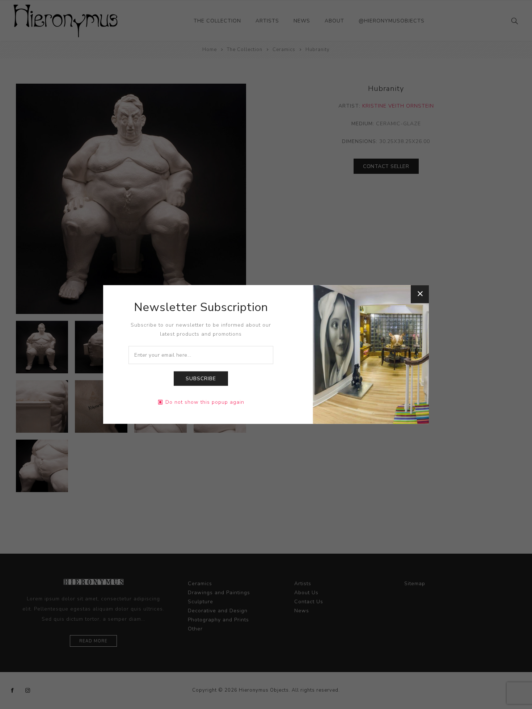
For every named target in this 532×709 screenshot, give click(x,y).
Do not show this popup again (204, 402)
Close (420, 294)
